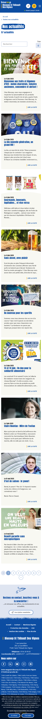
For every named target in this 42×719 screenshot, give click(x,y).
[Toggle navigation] (40, 6)
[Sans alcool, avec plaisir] (21, 241)
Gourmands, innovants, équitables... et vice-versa (16, 201)
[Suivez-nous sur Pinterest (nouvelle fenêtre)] (30, 664)
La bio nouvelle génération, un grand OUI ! (18, 143)
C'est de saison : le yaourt (16, 481)
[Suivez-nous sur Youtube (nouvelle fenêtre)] (17, 664)
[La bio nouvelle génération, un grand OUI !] (21, 125)
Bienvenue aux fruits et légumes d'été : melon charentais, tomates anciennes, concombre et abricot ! (20, 84)
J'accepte (28, 715)
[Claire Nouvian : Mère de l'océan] (21, 409)
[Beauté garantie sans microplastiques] (21, 519)
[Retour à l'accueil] (6, 2)
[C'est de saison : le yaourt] (21, 464)
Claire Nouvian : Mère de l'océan (19, 426)
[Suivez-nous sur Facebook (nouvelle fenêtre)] (3, 664)
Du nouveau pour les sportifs (18, 313)
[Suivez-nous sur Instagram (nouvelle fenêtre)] (23, 664)
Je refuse (14, 715)
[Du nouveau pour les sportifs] (21, 296)
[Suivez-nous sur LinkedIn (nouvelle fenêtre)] (10, 664)
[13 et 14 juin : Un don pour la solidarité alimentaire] (21, 351)
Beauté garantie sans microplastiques (15, 538)
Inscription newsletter (22, 612)
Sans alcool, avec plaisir (16, 258)
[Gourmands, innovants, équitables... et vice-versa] (21, 183)
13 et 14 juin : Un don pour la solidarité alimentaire (17, 369)
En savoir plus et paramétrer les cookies (21, 710)
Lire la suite (33, 107)
